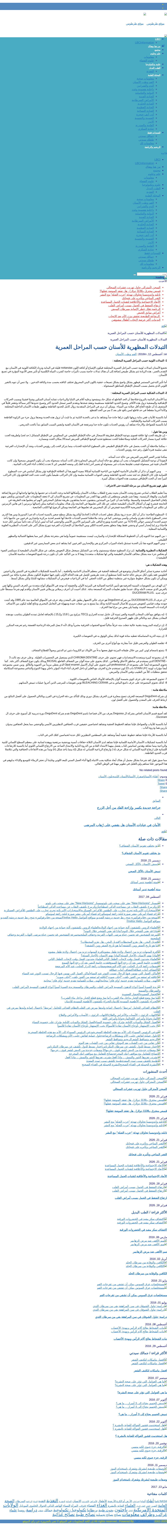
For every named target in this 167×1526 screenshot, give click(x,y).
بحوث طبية (106, 1510)
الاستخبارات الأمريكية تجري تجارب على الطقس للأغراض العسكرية (42, 910)
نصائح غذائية (63, 1514)
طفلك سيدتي (146, 139)
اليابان (130, 1511)
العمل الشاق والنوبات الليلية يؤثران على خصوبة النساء (63, 1022)
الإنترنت (85, 1501)
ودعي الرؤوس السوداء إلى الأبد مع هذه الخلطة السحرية (60, 1032)
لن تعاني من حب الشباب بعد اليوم (98, 1043)
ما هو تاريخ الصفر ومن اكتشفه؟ (103, 945)
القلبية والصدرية (145, 125)
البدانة (69, 1501)
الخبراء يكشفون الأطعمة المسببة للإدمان (88, 1001)
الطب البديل (154, 68)
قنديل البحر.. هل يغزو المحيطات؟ (100, 941)
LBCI (157, 39)
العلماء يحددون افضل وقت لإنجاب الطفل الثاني (75, 959)
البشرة (62, 1501)
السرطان (20, 1501)
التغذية (150, 71)
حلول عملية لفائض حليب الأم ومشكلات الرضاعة (74, 1035)
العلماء (130, 1505)
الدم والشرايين (145, 85)
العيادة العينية (146, 96)
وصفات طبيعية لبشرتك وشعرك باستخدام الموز (140, 1479)
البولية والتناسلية (144, 92)
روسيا (21, 1510)
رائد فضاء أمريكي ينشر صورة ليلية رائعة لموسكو (74, 914)
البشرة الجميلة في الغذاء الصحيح (101, 1064)
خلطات (40, 1511)
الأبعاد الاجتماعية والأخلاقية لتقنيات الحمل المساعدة (130, 301)
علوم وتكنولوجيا (153, 64)
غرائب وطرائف (153, 1514)
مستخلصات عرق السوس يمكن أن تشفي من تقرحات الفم (133, 1295)
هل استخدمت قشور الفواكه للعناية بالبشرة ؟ (141, 1436)
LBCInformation (144, 42)
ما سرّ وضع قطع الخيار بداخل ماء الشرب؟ (85, 997)
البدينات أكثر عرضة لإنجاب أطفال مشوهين (135, 319)
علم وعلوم (155, 53)
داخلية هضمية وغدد (143, 89)
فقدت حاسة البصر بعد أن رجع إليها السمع (86, 962)
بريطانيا (92, 1510)
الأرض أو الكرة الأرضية (120, 1501)
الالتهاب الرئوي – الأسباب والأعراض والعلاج (83, 1015)
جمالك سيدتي (146, 136)
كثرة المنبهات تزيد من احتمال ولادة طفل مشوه (75, 951)
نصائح (117, 1515)
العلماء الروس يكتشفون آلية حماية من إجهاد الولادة (69, 927)
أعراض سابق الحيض (148, 312)
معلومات (149, 57)
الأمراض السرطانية (143, 100)
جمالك (48, 1510)
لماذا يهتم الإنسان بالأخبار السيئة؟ (100, 955)
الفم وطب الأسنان (143, 82)
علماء (13, 1510)
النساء (66, 1505)
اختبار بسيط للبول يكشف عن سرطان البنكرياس (74, 1046)
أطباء (150, 1501)
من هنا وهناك (154, 46)
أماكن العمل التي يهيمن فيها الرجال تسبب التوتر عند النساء (56, 973)
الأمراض (93, 1501)
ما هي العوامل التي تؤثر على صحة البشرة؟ (142, 1392)
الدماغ (35, 1501)
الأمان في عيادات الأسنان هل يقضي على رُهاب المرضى (122, 825)
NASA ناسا (161, 1501)
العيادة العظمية (145, 107)
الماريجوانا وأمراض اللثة (116, 1018)
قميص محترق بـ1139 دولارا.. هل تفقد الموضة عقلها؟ (130, 291)
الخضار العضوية (131, 994)
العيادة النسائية (145, 110)
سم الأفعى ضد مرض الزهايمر (150, 1251)
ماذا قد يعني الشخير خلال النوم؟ (102, 931)
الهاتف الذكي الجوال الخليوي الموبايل (40, 1505)
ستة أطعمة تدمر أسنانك (146, 889)
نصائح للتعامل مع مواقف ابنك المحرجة (91, 1053)
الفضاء (91, 1505)
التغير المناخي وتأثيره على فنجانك (141, 298)
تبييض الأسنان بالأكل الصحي (144, 871)
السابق (156, 800)
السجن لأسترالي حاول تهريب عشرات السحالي (133, 287)
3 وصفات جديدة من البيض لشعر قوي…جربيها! (77, 1050)
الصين (154, 1506)
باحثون (121, 1509)
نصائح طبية (85, 1514)
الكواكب (82, 1506)
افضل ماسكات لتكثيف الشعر (150, 1370)
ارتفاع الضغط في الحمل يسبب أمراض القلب (134, 305)
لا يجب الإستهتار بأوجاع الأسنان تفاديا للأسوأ (82, 1025)
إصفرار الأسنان (136, 776)
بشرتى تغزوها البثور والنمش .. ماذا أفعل (88, 1057)
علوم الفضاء (147, 60)
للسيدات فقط (153, 132)
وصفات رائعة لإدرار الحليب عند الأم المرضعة (80, 966)
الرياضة (29, 1501)
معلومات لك (147, 143)
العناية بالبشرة (116, 1505)
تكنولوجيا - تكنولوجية (69, 1510)
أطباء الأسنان (151, 776)
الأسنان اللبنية (120, 776)
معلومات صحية (145, 78)
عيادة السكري (146, 128)
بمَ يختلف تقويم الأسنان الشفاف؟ (141, 853)
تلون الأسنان (105, 776)
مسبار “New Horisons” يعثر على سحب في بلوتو (74, 903)
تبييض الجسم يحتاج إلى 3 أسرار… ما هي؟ (143, 1414)
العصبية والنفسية (144, 118)
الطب (148, 1506)
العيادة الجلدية (146, 103)
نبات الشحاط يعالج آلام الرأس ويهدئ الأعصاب (140, 1338)
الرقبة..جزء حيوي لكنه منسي (150, 1457)
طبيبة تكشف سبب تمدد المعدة (104, 1061)
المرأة (74, 1505)
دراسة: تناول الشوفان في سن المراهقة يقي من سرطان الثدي (131, 1317)
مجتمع (157, 50)
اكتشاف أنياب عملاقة (121, 969)
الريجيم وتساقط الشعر (119, 1039)
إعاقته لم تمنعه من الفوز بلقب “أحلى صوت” (81, 977)
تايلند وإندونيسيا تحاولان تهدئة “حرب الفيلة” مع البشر (130, 294)
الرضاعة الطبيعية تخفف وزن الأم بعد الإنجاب (134, 316)
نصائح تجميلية (104, 1515)
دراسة (31, 1509)
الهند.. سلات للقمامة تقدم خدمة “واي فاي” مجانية (72, 980)
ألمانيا (143, 1501)
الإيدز (151, 121)
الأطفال (102, 1501)
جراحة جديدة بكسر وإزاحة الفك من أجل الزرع (128, 807)
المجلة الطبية (154, 75)
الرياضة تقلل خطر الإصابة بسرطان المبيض (135, 309)
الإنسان (76, 1501)
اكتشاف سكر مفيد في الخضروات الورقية (143, 1229)
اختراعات (136, 1501)
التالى (157, 818)
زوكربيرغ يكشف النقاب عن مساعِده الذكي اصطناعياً (68, 906)
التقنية (42, 1501)
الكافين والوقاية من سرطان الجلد (148, 1273)
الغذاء (102, 1505)
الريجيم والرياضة (152, 147)
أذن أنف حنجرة (145, 114)
